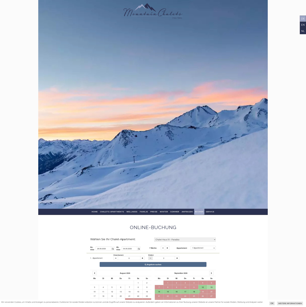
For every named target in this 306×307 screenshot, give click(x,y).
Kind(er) (151, 255)
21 (129, 296)
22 (138, 296)
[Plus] (142, 258)
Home (95, 212)
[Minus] (116, 258)
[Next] (211, 273)
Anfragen (187, 212)
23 (147, 296)
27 (211, 296)
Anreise (92, 248)
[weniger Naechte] (163, 248)
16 (147, 291)
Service (210, 212)
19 (112, 296)
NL (303, 31)
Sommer (174, 212)
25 (194, 296)
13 (121, 291)
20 (121, 296)
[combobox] (103, 248)
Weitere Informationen (290, 303)
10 (95, 291)
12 (112, 291)
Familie (144, 212)
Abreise (118, 248)
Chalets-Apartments (112, 212)
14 (129, 291)
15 (138, 291)
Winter (164, 212)
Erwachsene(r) (119, 255)
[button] (112, 248)
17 (95, 296)
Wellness (131, 212)
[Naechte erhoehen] (167, 248)
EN (303, 24)
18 (103, 296)
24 (185, 296)
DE (303, 18)
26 (203, 296)
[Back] (94, 273)
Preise (153, 212)
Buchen (199, 212)
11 (103, 291)
